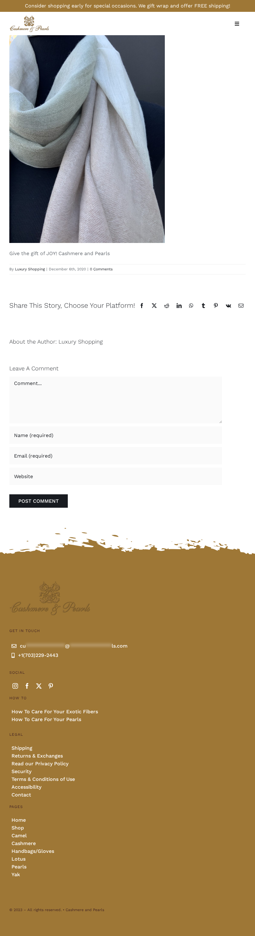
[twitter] (39, 686)
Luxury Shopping (30, 269)
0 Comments (101, 269)
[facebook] (27, 686)
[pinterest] (50, 686)
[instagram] (15, 686)
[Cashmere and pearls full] (29, 17)
